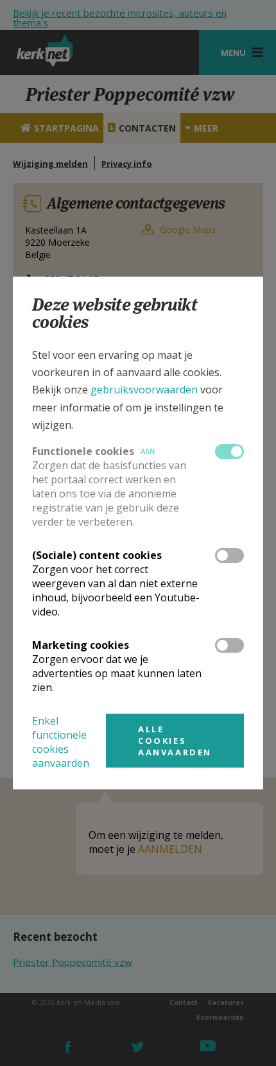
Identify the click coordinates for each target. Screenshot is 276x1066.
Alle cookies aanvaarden (175, 740)
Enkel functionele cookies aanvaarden (60, 742)
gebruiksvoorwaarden (144, 390)
